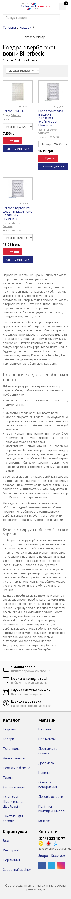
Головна (9, 27)
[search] (64, 17)
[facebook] (42, 865)
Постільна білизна (16, 768)
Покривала (11, 748)
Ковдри (25, 27)
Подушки (9, 729)
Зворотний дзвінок (17, 869)
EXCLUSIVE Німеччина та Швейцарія (13, 801)
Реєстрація (11, 850)
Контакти (45, 821)
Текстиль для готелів (13, 818)
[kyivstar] (56, 843)
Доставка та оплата (47, 750)
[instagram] (61, 865)
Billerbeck (16, 115)
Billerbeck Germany (47, 131)
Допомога (46, 763)
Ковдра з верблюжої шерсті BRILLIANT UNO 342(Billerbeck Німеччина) (17, 213)
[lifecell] (41, 843)
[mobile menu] (5, 6)
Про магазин (47, 739)
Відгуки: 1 (24, 106)
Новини (44, 772)
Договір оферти (50, 796)
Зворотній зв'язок (51, 855)
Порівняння (11, 860)
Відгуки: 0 (59, 106)
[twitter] (51, 865)
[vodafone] (49, 843)
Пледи (8, 777)
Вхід (6, 840)
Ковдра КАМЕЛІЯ (14, 111)
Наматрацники (14, 758)
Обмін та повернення (47, 784)
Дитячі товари (14, 787)
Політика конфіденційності (51, 808)
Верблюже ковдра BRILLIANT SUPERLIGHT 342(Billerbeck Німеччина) (50, 118)
